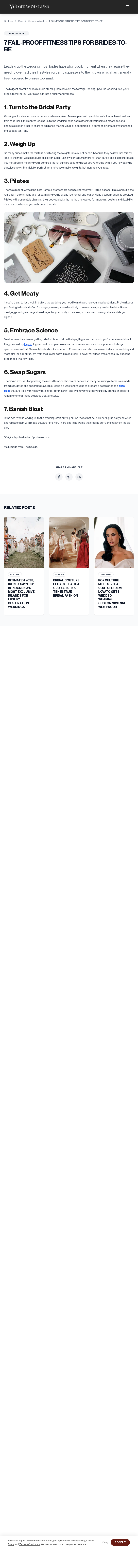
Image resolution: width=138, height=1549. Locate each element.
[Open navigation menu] (127, 6)
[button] (69, 247)
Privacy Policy (78, 1540)
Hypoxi (28, 344)
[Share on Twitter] (69, 477)
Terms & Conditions (29, 1544)
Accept (120, 1542)
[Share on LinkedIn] (79, 477)
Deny (105, 1542)
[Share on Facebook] (59, 477)
